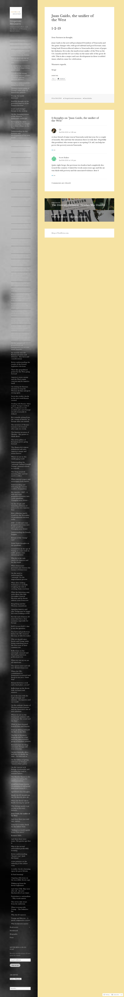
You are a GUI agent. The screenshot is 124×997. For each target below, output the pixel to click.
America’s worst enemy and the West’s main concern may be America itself (20, 380)
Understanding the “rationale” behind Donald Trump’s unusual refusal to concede (21, 465)
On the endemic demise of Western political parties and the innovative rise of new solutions (21, 708)
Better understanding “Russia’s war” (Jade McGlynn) (19, 856)
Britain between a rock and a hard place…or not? (20, 684)
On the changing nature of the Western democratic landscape (20, 116)
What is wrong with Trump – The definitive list (19, 909)
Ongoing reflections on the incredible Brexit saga (20, 879)
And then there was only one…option (20, 820)
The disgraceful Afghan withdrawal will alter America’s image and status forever (19, 450)
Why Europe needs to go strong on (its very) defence (20, 808)
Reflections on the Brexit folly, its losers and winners (20, 690)
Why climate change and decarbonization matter (20, 284)
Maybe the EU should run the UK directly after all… (20, 796)
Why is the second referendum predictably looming (20, 848)
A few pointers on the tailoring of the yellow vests (19, 863)
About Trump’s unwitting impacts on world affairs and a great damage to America (20, 177)
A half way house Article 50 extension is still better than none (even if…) (20, 786)
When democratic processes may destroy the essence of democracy (20, 568)
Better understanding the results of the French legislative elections (20, 364)
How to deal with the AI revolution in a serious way (19, 60)
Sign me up (15, 965)
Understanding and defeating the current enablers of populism (19, 487)
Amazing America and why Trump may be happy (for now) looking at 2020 (20, 611)
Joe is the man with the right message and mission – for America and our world (21, 699)
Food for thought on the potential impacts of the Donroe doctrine (20, 103)
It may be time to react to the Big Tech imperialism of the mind (20, 68)
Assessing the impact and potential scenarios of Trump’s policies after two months (20, 202)
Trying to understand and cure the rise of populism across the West (20, 193)
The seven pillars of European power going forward (19, 442)
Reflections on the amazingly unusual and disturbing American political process (19, 654)
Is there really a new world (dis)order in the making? (19, 328)
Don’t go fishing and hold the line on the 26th (20, 731)
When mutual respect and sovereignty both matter (20, 480)
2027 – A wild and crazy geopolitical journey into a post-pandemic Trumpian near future (20, 526)
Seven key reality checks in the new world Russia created (20, 398)
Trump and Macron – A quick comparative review (20, 919)
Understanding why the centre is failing (19, 155)
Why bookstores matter (19, 924)
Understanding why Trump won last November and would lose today (20, 211)
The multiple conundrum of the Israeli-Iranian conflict (20, 161)
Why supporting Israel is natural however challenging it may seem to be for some (20, 297)
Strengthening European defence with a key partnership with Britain (20, 53)
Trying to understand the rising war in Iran (20, 84)
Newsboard (14, 930)
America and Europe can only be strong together (20, 269)
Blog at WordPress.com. (60, 233)
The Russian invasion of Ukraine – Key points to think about (20, 434)
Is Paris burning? (17, 874)
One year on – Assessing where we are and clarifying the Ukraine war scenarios (20, 337)
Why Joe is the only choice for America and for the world (19, 560)
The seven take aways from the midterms (19, 903)
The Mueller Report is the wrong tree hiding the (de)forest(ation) (20, 779)
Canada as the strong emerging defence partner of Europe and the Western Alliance (20, 76)
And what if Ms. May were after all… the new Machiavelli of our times (20, 891)
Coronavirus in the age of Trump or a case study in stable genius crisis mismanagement (20, 552)
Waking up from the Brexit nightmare (18, 884)
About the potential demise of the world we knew (19, 242)
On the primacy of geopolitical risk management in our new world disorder (20, 346)
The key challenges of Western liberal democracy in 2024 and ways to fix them (19, 277)
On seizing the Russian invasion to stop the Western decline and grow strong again (20, 390)
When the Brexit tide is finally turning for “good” (20, 802)
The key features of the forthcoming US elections (20, 256)
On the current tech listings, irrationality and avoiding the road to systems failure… (20, 770)
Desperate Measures (15, 22)
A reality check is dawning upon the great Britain (20, 870)
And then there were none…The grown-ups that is (21, 841)
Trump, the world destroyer (17, 97)
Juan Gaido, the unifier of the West (20, 815)
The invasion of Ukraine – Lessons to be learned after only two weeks (20, 427)
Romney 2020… (16, 835)
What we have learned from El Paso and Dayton (20, 725)
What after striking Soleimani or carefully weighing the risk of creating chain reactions (20, 586)
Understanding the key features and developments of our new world (20, 134)
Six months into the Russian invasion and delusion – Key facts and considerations (20, 356)
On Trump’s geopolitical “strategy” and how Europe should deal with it (20, 234)
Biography (13, 934)
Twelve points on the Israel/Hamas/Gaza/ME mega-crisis (19, 306)
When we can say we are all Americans (20, 661)
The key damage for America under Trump (20, 226)
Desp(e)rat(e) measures (72, 98)
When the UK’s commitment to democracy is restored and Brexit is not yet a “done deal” (21, 675)
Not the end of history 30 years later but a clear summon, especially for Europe (20, 620)
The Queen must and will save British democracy (20, 667)
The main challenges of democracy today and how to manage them (20, 250)
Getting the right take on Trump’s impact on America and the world (20, 220)
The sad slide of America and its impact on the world (20, 169)
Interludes (14, 47)
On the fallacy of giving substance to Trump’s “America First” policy (20, 762)
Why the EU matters (18, 915)
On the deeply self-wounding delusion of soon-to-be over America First (20, 507)
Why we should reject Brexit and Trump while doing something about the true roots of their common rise (20, 643)
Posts (12, 937)
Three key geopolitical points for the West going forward (20, 372)
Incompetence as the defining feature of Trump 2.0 (20, 186)
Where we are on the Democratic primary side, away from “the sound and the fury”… (21, 718)
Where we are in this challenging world (18, 458)
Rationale (13, 44)
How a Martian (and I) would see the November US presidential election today (20, 516)
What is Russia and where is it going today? (20, 149)
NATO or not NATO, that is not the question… (20, 627)
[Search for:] (20, 988)
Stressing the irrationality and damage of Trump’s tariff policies (20, 143)
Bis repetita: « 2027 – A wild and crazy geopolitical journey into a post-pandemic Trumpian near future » (20, 496)
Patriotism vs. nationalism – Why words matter (20, 897)
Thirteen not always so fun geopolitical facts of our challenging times (20, 321)
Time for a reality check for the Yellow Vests (20, 825)
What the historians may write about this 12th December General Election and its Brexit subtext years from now (20, 596)
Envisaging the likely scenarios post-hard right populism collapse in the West (20, 125)
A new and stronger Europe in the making (19, 110)
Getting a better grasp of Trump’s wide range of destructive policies (20, 90)
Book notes (14, 927)
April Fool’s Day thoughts (20, 792)
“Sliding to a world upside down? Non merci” (20, 831)
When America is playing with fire (20, 290)
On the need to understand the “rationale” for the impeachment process (19, 576)
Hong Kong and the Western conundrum (18, 605)
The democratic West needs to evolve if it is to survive (20, 313)
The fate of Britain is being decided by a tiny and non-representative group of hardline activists (21, 738)
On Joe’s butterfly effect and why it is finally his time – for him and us (19, 754)
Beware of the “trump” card (19, 539)
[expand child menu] (29, 47)
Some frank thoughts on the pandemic (20, 544)
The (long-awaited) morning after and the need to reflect (19, 474)
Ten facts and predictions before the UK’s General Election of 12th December (21, 634)
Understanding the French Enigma (20, 533)
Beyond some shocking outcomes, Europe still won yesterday (19, 747)
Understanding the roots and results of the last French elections (20, 263)
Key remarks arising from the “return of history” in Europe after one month (20, 419)
